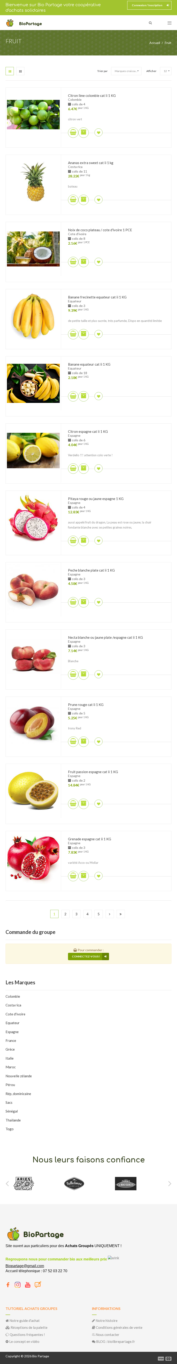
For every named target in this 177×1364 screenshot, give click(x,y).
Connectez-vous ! (86, 956)
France (11, 1040)
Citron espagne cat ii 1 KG (88, 431)
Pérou (10, 1085)
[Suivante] (110, 914)
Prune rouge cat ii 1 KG (85, 704)
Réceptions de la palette (28, 1327)
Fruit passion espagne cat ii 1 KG (93, 772)
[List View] (10, 71)
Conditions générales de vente (118, 1327)
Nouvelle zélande (19, 1076)
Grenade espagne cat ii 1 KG (89, 839)
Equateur (13, 1023)
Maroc (11, 1067)
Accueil (154, 43)
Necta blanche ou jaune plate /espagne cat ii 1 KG (105, 637)
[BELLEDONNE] (23, 1183)
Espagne (12, 1032)
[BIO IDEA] (75, 1183)
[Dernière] (121, 914)
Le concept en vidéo (24, 1341)
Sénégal (12, 1111)
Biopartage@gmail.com (25, 1266)
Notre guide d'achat (24, 1320)
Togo (10, 1129)
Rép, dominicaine (18, 1094)
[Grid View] (20, 71)
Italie (10, 1058)
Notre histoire (106, 1320)
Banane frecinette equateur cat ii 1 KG (97, 297)
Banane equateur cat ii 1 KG (89, 364)
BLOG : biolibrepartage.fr (115, 1341)
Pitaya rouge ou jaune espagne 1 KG (96, 499)
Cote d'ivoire (15, 1014)
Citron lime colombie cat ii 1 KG (92, 95)
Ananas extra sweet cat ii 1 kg (90, 163)
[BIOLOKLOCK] (130, 1183)
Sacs (9, 1102)
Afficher (151, 71)
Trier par (102, 71)
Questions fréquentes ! (27, 1334)
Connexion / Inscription (147, 5)
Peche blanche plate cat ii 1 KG (91, 570)
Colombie (13, 996)
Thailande (13, 1120)
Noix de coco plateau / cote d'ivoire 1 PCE (100, 230)
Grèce (10, 1049)
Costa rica (13, 1005)
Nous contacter (107, 1334)
